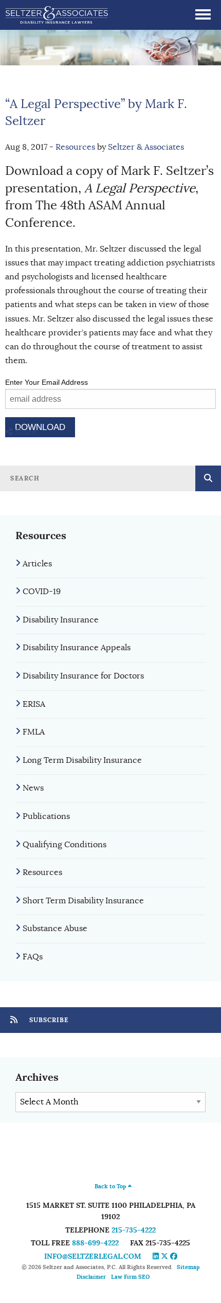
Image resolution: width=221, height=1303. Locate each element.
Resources (75, 147)
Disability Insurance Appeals (77, 647)
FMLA (34, 732)
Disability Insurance (61, 620)
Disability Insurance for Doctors (83, 676)
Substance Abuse (55, 928)
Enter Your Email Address (46, 382)
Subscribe (47, 1020)
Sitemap (188, 1267)
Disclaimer (91, 1276)
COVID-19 (42, 591)
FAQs (33, 957)
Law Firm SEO (130, 1276)
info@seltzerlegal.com (92, 1256)
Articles (37, 564)
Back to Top (111, 1186)
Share (24, 432)
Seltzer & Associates (146, 147)
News (33, 788)
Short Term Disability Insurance (83, 901)
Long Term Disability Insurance (82, 760)
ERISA (34, 704)
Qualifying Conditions (64, 845)
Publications (46, 816)
